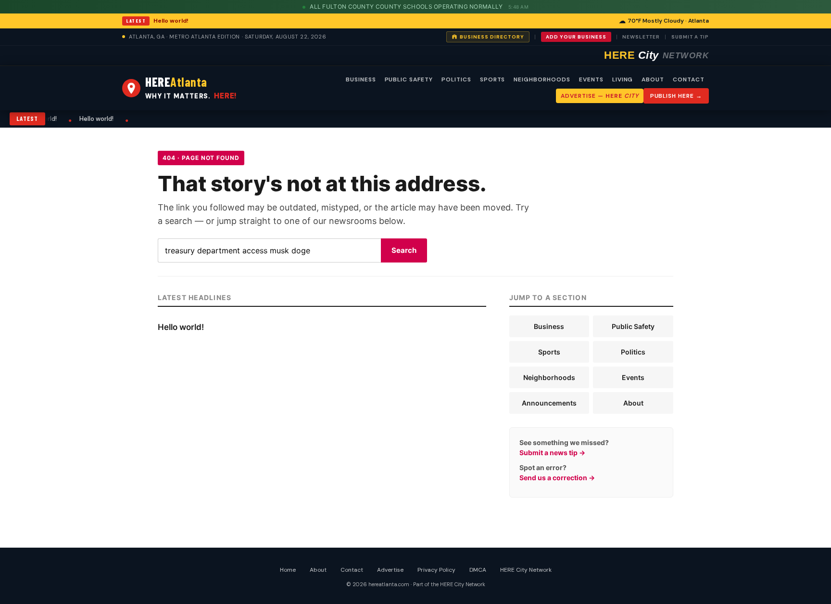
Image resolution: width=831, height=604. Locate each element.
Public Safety (633, 326)
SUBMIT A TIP (690, 37)
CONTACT (689, 79)
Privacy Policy (436, 570)
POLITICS (456, 79)
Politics (633, 352)
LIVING (622, 79)
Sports (549, 352)
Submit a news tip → (552, 452)
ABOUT (653, 79)
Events (633, 377)
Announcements (549, 403)
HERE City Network (526, 570)
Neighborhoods (549, 377)
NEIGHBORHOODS (542, 79)
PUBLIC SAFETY (409, 79)
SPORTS (492, 79)
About (633, 403)
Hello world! (171, 21)
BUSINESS (361, 79)
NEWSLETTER (641, 37)
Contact (351, 570)
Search (403, 250)
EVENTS (591, 79)
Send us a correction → (557, 477)
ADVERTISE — (599, 96)
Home (288, 570)
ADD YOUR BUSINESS (576, 37)
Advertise (390, 570)
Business (549, 326)
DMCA (477, 570)
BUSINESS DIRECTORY (492, 37)
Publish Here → (676, 96)
